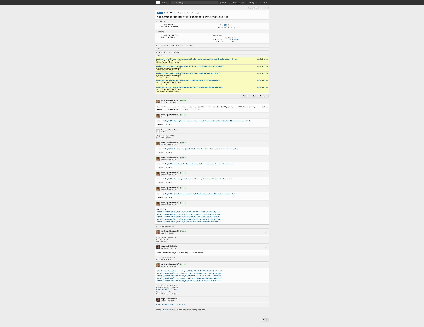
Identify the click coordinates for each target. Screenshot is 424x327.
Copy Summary (252, 8)
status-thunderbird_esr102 (165, 304)
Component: (163, 27)
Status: (165, 35)
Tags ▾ (255, 96)
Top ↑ (265, 320)
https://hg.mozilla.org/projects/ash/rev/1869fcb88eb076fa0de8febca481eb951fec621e (188, 217)
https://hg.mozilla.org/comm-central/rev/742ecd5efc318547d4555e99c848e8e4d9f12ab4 (189, 278)
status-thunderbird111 (163, 289)
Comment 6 (164, 205)
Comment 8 (164, 266)
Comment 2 (164, 144)
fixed (233, 41)
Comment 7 (164, 248)
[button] (263, 2)
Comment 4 (164, 175)
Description (164, 102)
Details (259, 59)
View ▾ (265, 8)
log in (166, 310)
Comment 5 (164, 190)
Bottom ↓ (246, 96)
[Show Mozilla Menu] (158, 2)
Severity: (232, 27)
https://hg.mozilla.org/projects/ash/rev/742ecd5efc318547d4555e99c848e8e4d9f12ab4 (189, 214)
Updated (163, 132)
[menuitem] (223, 2)
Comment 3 (164, 160)
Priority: (220, 27)
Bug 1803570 (168, 13)
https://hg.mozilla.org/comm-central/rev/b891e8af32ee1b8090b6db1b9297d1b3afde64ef (189, 271)
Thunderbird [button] (173, 24)
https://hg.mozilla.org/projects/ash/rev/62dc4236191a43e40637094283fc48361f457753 (188, 212)
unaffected (235, 39)
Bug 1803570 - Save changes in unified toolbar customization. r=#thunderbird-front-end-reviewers (188, 73)
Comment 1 (164, 117)
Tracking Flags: (217, 35)
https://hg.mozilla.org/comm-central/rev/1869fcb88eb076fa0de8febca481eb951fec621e (189, 276)
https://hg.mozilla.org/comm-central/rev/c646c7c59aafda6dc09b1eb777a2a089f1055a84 (189, 273)
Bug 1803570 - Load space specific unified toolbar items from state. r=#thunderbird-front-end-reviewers (190, 66)
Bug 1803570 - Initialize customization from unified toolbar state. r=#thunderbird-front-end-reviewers (189, 87)
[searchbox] (194, 2)
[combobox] (194, 2)
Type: (221, 25)
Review (265, 59)
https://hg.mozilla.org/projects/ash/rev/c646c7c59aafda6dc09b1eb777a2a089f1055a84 (189, 219)
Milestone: (163, 37)
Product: (164, 24)
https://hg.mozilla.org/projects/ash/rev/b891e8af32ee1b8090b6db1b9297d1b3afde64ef (189, 222)
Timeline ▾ (263, 96)
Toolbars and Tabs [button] (174, 27)
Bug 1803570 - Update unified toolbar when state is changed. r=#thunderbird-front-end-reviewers (188, 80)
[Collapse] (266, 101)
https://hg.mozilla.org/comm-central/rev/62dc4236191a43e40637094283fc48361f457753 (188, 281)
